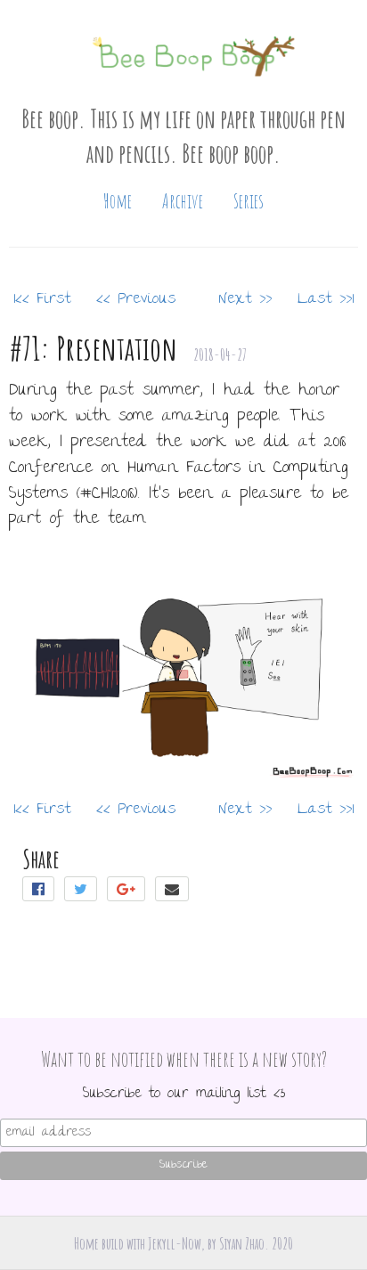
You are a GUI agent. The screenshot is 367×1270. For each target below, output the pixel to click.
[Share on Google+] (131, 891)
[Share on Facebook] (43, 891)
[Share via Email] (173, 891)
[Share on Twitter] (85, 891)
